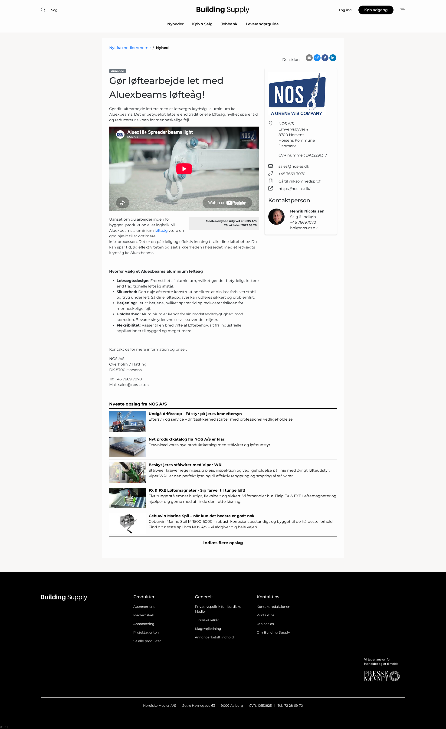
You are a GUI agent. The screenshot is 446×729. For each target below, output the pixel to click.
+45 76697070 (303, 222)
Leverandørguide (262, 24)
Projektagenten (146, 632)
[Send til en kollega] (309, 57)
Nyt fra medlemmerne (130, 48)
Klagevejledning (208, 629)
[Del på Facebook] (324, 57)
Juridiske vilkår (207, 620)
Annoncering (143, 624)
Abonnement (144, 607)
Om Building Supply (273, 632)
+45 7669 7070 (292, 174)
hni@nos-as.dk (304, 228)
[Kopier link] (317, 57)
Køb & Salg (202, 24)
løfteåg (161, 230)
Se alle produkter (147, 641)
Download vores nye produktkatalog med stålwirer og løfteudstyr (209, 442)
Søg (54, 10)
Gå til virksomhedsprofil (300, 181)
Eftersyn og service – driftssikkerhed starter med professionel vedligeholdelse (221, 417)
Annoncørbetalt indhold (214, 637)
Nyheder (175, 24)
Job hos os (265, 624)
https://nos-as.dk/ (294, 188)
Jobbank (229, 24)
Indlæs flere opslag (223, 542)
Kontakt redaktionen (273, 607)
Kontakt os (265, 615)
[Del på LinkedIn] (332, 57)
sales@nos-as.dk (294, 166)
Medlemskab (143, 615)
